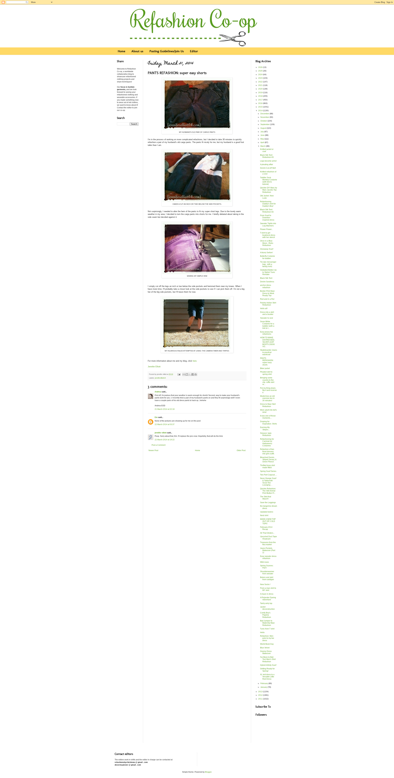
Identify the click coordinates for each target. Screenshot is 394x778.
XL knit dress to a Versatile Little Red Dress (267, 676)
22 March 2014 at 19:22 (165, 440)
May (262, 139)
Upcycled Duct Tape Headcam (268, 537)
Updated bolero (266, 512)
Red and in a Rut (267, 299)
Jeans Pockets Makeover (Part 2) (267, 550)
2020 (260, 89)
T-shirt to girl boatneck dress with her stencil (267, 235)
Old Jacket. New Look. (267, 197)
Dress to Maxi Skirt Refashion (268, 405)
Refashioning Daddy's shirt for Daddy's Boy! (268, 204)
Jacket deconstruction (267, 608)
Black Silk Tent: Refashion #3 (267, 156)
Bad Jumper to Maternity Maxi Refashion (267, 623)
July (262, 132)
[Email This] (183, 374)
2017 (260, 100)
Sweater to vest (266, 318)
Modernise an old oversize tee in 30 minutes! (267, 398)
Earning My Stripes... (265, 428)
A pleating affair (266, 164)
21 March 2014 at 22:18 (165, 409)
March (263, 146)
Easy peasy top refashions (266, 333)
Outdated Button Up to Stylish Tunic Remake (268, 272)
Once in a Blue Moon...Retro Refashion (266, 243)
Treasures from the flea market (268, 543)
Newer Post (153, 450)
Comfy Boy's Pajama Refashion (265, 615)
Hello (262, 632)
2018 (260, 96)
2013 (260, 692)
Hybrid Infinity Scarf (268, 665)
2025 (260, 71)
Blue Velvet (264, 648)
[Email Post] (179, 374)
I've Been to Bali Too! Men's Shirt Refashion (268, 659)
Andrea (158, 392)
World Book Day (267, 644)
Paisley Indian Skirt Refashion (268, 304)
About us (137, 51)
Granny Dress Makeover (266, 652)
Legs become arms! (268, 161)
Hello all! (263, 308)
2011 (260, 699)
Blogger (208, 772)
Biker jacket (265, 368)
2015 (260, 107)
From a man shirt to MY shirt (268, 589)
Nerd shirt (264, 515)
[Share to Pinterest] (195, 374)
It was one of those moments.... (268, 417)
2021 (260, 85)
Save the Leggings (268, 502)
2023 (260, 78)
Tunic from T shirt (267, 629)
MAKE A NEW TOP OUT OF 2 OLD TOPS (268, 521)
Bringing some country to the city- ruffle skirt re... (267, 381)
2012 (260, 695)
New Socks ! (265, 584)
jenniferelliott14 (160, 378)
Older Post (241, 450)
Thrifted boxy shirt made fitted (267, 466)
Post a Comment (158, 445)
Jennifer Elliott (154, 366)
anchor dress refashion (265, 286)
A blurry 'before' (266, 252)
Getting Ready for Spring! (267, 670)
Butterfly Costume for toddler (267, 257)
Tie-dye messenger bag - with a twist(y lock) (268, 264)
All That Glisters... (267, 533)
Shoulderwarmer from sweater (267, 572)
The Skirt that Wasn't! (265, 498)
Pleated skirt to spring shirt (266, 373)
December (265, 114)
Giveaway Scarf (266, 249)
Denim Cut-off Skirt (268, 168)
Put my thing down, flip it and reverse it (268, 390)
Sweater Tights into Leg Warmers (268, 224)
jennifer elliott (161, 433)
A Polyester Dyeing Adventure (268, 598)
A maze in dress (266, 594)
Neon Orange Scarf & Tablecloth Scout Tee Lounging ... (268, 481)
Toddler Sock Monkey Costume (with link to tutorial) (268, 180)
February (264, 683)
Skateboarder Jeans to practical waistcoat (268, 352)
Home (121, 51)
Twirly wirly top (266, 603)
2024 (260, 74)
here (195, 361)
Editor (194, 51)
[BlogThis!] (186, 374)
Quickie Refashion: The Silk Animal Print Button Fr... (268, 491)
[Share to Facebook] (192, 374)
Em (156, 417)
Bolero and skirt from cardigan (267, 578)
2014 (260, 110)
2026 (260, 67)
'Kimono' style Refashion (265, 434)
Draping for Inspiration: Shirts (268, 422)
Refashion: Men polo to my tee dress (267, 638)
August (263, 128)
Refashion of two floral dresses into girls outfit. (267, 451)
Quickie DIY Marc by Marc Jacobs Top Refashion (268, 190)
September (265, 124)
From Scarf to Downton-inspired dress (267, 217)
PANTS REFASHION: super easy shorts (266, 361)
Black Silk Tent (266, 278)
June (262, 135)
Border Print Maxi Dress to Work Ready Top (267, 293)
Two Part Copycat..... (268, 475)
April (262, 142)
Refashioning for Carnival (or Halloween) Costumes (267, 442)
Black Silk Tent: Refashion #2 (267, 211)
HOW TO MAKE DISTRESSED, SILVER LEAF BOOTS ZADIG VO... (267, 342)
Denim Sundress (267, 282)
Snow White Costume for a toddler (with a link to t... (267, 324)
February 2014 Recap (266, 528)
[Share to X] (189, 374)
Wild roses (264, 562)
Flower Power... (266, 229)
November (265, 117)
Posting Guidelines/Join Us (166, 51)
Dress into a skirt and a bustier (267, 313)
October (263, 121)
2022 (260, 82)
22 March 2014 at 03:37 (165, 424)
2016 (260, 103)
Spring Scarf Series (268, 471)
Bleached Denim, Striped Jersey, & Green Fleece (268, 459)
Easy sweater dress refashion (268, 557)
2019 (260, 92)
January (264, 687)
